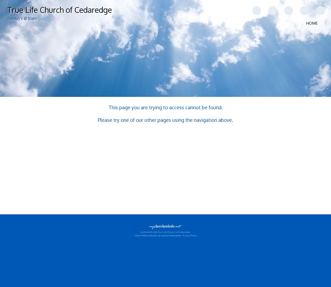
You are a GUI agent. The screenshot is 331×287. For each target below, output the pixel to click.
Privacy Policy (189, 235)
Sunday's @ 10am (22, 18)
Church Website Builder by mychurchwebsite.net (158, 235)
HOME (312, 23)
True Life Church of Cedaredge (59, 10)
